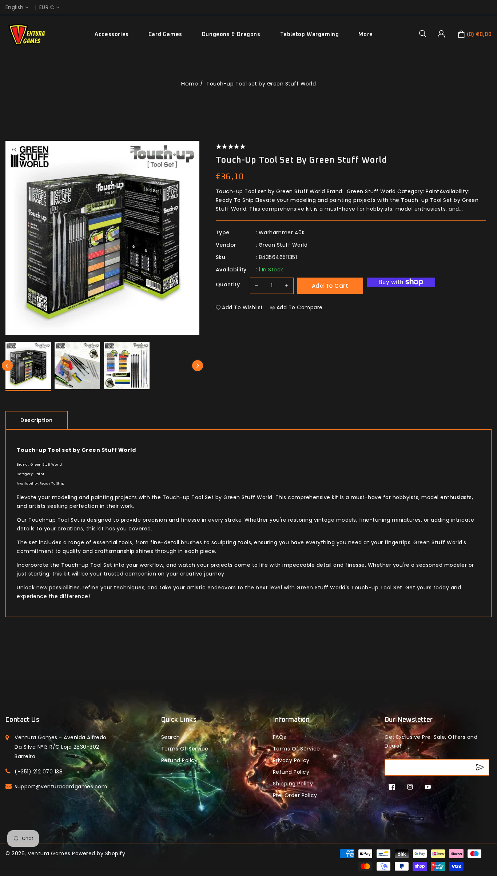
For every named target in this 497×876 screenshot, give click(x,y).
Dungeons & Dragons (231, 34)
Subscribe (481, 767)
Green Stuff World (283, 244)
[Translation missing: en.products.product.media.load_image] (28, 366)
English (14, 7)
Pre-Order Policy (295, 795)
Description (36, 420)
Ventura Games (49, 853)
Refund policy (179, 760)
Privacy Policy (291, 760)
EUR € (47, 7)
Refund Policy (291, 772)
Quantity (228, 284)
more (365, 34)
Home (189, 83)
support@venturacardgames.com (61, 786)
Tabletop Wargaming (309, 34)
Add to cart (330, 286)
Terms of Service (184, 748)
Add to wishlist (242, 307)
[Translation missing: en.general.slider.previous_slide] (7, 365)
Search (170, 737)
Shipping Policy (293, 783)
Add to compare (300, 307)
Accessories (112, 34)
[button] (425, 33)
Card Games (165, 34)
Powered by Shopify (98, 853)
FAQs (279, 737)
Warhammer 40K (282, 232)
